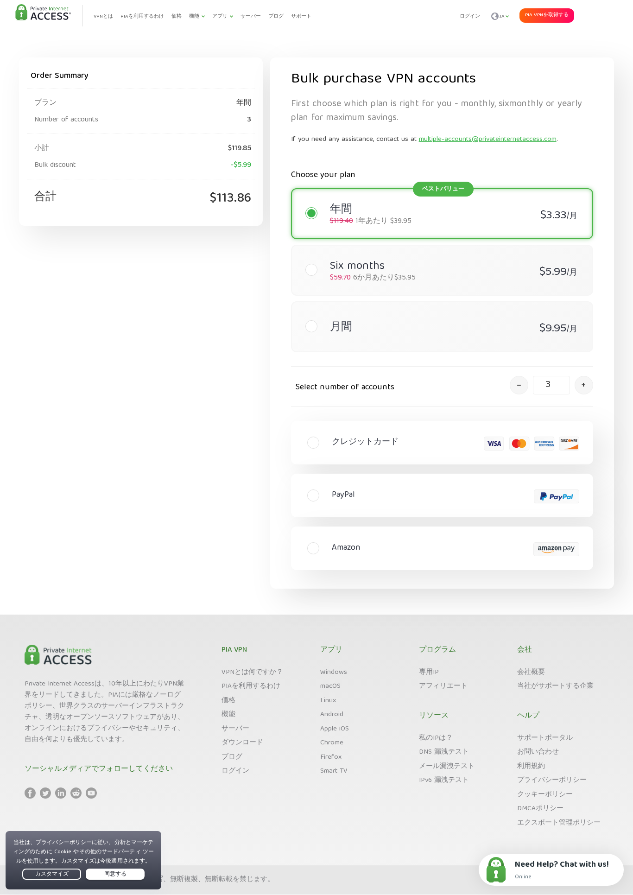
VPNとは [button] (103, 16)
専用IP (429, 672)
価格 (228, 701)
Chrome (331, 743)
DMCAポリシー (540, 809)
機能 (228, 715)
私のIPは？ (436, 738)
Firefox (331, 757)
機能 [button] (194, 16)
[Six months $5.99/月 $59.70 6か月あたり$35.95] (437, 252)
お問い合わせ (538, 752)
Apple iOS (334, 729)
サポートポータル (545, 738)
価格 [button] (176, 16)
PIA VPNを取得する (547, 15)
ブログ (232, 757)
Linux (328, 701)
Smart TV (334, 771)
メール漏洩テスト (447, 767)
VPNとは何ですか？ (252, 672)
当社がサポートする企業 (555, 686)
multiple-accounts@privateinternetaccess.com (488, 139)
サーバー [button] (251, 16)
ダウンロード (242, 743)
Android (331, 715)
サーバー (235, 729)
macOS (330, 686)
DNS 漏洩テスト (444, 752)
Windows (333, 672)
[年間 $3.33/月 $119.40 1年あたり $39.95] (437, 195)
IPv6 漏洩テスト (444, 780)
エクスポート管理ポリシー (559, 823)
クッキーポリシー (545, 795)
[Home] (43, 13)
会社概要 (531, 672)
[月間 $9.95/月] (437, 308)
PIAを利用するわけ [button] (142, 16)
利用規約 (531, 767)
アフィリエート (443, 686)
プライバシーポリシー (552, 780)
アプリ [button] (220, 16)
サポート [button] (301, 16)
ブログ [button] (276, 16)
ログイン (470, 16)
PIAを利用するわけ (251, 686)
